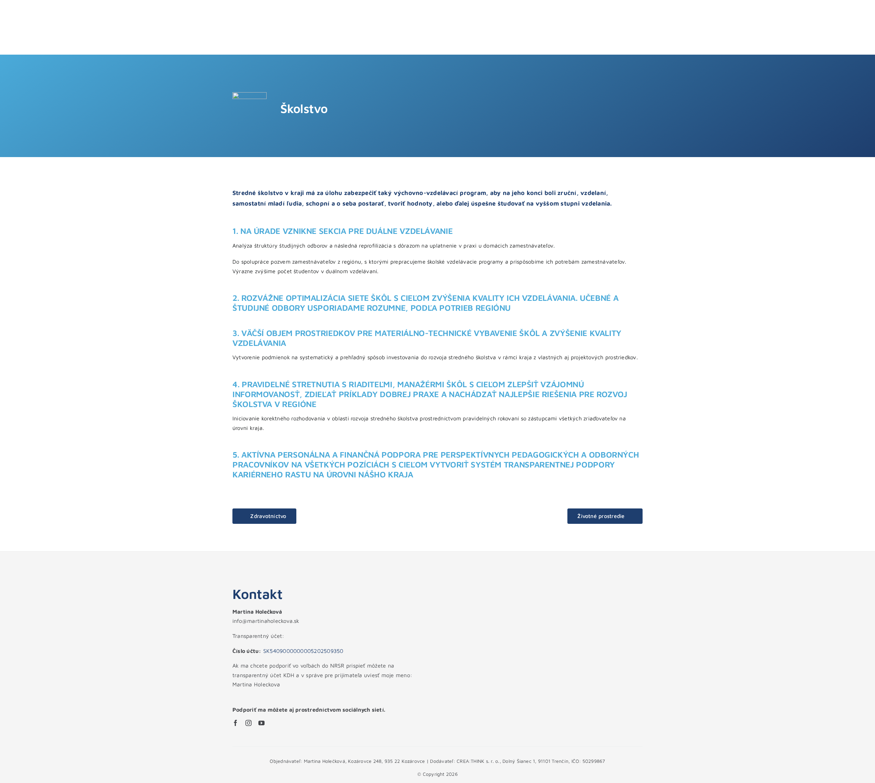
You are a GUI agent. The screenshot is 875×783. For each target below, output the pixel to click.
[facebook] (235, 723)
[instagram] (248, 723)
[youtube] (261, 723)
